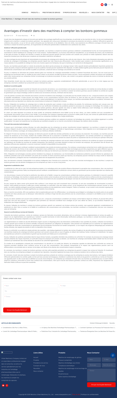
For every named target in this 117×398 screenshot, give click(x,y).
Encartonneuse (63, 374)
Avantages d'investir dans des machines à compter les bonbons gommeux (38, 19)
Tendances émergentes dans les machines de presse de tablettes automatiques (98, 331)
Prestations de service (40, 363)
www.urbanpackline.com (63, 394)
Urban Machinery (6, 19)
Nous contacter (38, 371)
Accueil (35, 357)
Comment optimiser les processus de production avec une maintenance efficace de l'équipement (98, 327)
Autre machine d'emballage (67, 376)
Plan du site (76, 394)
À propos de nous (39, 366)
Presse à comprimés (65, 360)
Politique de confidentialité (90, 394)
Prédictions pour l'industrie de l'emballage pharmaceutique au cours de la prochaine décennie (59, 331)
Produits (36, 360)
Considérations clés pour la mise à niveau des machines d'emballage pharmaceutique (15, 327)
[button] (116, 12)
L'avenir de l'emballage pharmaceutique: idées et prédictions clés (20, 331)
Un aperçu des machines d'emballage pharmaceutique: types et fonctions (59, 327)
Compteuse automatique (66, 366)
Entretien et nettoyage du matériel (99, 323)
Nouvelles (112, 323)
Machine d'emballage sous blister (69, 363)
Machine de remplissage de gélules (69, 357)
